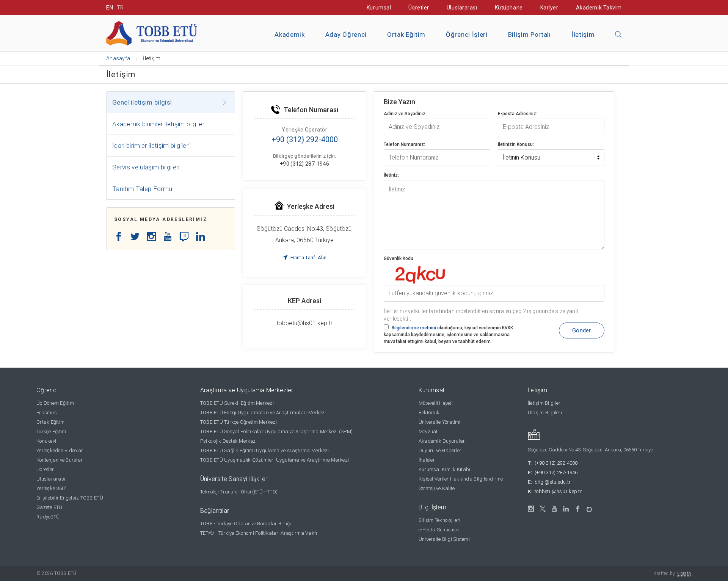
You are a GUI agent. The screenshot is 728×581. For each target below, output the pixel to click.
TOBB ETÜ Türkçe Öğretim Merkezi (238, 422)
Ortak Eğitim (406, 34)
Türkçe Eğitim (51, 431)
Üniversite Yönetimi (440, 422)
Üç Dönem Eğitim (55, 403)
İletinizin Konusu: (516, 144)
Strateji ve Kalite (437, 488)
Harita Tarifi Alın (307, 257)
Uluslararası (462, 8)
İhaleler (427, 460)
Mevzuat (428, 431)
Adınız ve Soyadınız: (405, 113)
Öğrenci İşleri (467, 34)
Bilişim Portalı (529, 34)
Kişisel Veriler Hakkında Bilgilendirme (461, 479)
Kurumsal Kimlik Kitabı (445, 469)
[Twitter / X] (543, 508)
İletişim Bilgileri (545, 403)
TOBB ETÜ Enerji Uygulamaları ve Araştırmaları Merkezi (263, 412)
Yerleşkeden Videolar (59, 450)
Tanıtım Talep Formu (142, 189)
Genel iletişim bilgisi (142, 102)
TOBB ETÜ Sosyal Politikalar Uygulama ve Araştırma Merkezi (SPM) (276, 431)
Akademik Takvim (599, 8)
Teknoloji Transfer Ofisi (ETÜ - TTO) (239, 492)
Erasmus (46, 412)
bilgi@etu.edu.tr (553, 482)
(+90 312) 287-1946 (556, 472)
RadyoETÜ (48, 517)
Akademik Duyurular (442, 441)
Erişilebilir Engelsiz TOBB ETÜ (69, 498)
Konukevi (46, 441)
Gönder (581, 330)
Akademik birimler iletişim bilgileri (159, 124)
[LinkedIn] (566, 509)
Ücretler (418, 8)
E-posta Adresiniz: (517, 113)
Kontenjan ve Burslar (59, 460)
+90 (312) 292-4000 (304, 139)
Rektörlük (429, 412)
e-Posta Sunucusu (439, 529)
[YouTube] (554, 508)
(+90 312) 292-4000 (556, 463)
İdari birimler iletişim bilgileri (151, 145)
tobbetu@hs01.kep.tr (558, 491)
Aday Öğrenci (346, 34)
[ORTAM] (590, 507)
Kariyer (549, 8)
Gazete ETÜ (49, 507)
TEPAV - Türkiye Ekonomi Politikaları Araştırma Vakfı (258, 533)
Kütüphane (509, 8)
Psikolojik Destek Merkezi (228, 441)
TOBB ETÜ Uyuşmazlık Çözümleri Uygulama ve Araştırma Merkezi (274, 460)
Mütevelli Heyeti (436, 403)
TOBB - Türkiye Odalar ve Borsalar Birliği (245, 523)
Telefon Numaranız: (404, 144)
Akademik (289, 34)
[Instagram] (531, 508)
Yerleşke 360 (51, 488)
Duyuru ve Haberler (440, 450)
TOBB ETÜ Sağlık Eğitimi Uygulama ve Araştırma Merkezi (264, 450)
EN (109, 8)
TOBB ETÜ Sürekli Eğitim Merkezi (237, 403)
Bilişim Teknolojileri (439, 520)
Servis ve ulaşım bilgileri (146, 167)
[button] (618, 35)
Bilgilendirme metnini (414, 327)
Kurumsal (379, 8)
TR (120, 8)
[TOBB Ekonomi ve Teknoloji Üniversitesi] (151, 32)
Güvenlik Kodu (398, 258)
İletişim (583, 34)
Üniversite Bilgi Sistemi (444, 539)
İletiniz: (391, 175)
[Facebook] (578, 508)
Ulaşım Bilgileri (545, 412)
